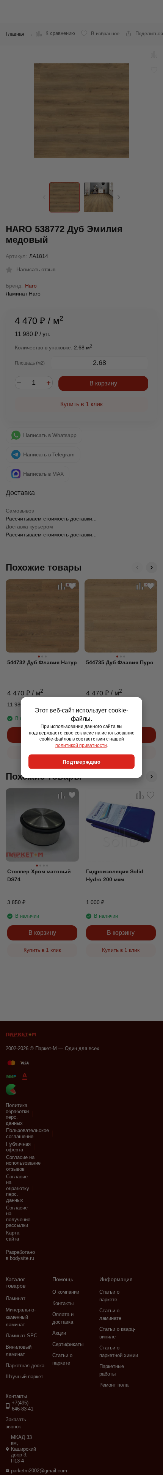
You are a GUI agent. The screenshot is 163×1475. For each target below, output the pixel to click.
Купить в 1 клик (81, 404)
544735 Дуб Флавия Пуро (120, 662)
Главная (15, 34)
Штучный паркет (24, 1376)
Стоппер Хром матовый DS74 (39, 875)
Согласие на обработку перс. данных (17, 1188)
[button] (119, 197)
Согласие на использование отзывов (23, 1163)
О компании (65, 1292)
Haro (31, 286)
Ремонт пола (114, 1385)
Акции (59, 1333)
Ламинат (15, 1298)
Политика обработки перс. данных (17, 1114)
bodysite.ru (22, 1258)
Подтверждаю (81, 761)
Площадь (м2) (30, 363)
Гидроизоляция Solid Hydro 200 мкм (114, 875)
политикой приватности (81, 745)
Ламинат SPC (21, 1335)
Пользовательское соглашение (27, 1133)
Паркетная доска (25, 1365)
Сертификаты (67, 1344)
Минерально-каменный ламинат (21, 1317)
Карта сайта (12, 1236)
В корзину (103, 383)
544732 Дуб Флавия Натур (42, 662)
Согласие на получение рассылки (18, 1216)
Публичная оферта (18, 1147)
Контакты (63, 1303)
